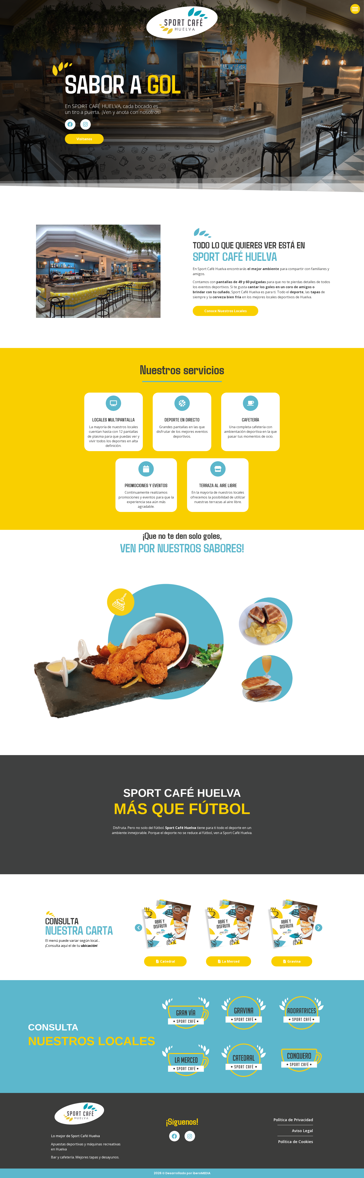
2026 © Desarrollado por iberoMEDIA (182, 1173)
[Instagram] (85, 124)
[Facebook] (70, 124)
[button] (355, 9)
